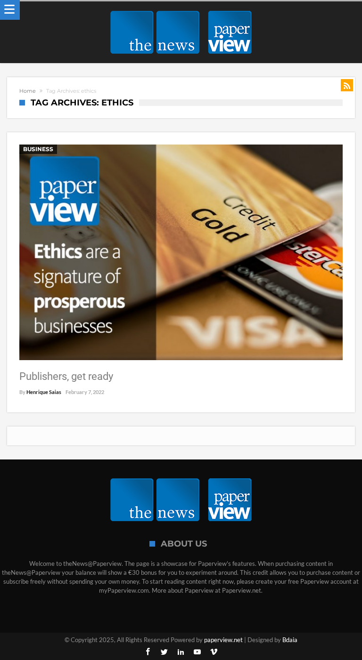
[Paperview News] (181, 10)
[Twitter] (164, 652)
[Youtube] (197, 652)
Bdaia (289, 640)
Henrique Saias (43, 392)
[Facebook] (148, 652)
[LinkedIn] (181, 652)
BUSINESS (38, 149)
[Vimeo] (214, 652)
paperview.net (223, 640)
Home (27, 91)
